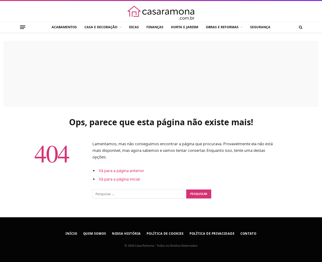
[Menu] (22, 27)
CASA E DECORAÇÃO (100, 27)
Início (71, 233)
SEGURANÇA (260, 27)
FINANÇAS (154, 27)
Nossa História (126, 233)
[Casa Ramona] (161, 12)
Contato (248, 233)
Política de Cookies (165, 233)
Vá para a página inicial (119, 179)
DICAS (134, 27)
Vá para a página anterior (121, 170)
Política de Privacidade (212, 233)
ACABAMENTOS (64, 27)
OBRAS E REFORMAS (222, 27)
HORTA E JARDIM (184, 27)
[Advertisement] (161, 74)
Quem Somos (94, 233)
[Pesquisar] (300, 27)
